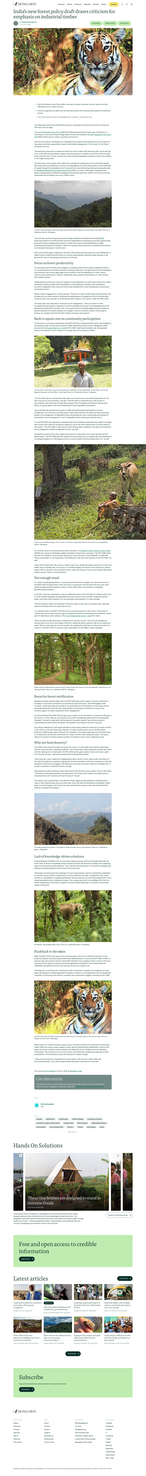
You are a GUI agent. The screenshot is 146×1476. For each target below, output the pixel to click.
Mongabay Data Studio (83, 1442)
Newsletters (48, 1436)
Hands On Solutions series (118, 1215)
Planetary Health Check (84, 1436)
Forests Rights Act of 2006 (57, 328)
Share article (110, 23)
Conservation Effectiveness (85, 1439)
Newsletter (25, 1389)
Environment (41, 1127)
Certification (63, 1119)
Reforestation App (82, 1433)
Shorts (103, 4)
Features (61, 4)
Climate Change (77, 1119)
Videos (69, 4)
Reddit (108, 1442)
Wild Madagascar (81, 1423)
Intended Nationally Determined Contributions (54, 170)
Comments (96, 23)
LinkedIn (109, 1423)
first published (50, 1071)
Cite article (124, 23)
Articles (96, 4)
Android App (110, 1452)
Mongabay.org (80, 1429)
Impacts (47, 1433)
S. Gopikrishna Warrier (28, 22)
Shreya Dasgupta (47, 1104)
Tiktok (108, 1439)
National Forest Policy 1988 (54, 132)
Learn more (25, 1259)
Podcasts (78, 4)
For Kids (78, 1426)
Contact (47, 1426)
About (46, 1423)
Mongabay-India (76, 1071)
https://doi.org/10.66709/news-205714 (89, 1087)
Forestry (70, 1127)
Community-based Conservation (48, 1123)
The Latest (17, 1442)
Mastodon (109, 1449)
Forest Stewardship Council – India (78, 616)
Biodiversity (50, 1119)
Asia (29, 24)
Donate (113, 4)
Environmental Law (56, 1127)
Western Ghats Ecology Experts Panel (96, 551)
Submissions (49, 1439)
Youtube (109, 1429)
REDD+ (101, 238)
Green (102, 1127)
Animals (39, 1119)
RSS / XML (110, 1458)
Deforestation (82, 1123)
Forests (80, 1127)
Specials (87, 4)
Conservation (68, 1123)
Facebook (109, 1436)
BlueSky (109, 1445)
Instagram (110, 1426)
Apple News (110, 1455)
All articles (124, 1278)
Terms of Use (49, 1442)
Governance (91, 1127)
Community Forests (94, 1119)
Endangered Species (98, 1123)
